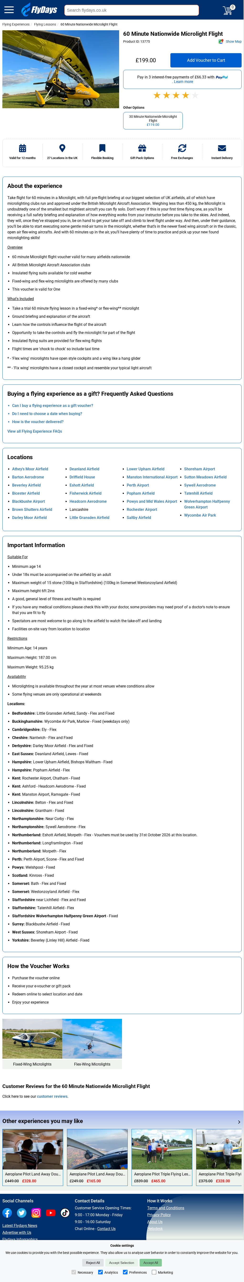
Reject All (93, 1263)
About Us (155, 1222)
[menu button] (9, 11)
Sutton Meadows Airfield (205, 477)
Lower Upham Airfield (145, 469)
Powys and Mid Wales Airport (152, 501)
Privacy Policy (159, 1215)
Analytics (111, 1272)
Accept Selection (121, 1263)
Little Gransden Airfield (89, 517)
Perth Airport (138, 485)
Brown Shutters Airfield (32, 509)
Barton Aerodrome (28, 477)
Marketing (165, 1272)
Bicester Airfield (26, 493)
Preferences (138, 1272)
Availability (16, 676)
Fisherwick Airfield (86, 493)
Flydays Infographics (20, 1239)
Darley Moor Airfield (29, 517)
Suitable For (17, 557)
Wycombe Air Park (200, 515)
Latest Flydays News (19, 1225)
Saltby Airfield (139, 517)
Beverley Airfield (26, 485)
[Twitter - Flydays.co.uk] (23, 1213)
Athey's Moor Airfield (30, 469)
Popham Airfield (141, 493)
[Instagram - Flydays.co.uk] (37, 1213)
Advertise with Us (16, 1232)
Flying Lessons (45, 24)
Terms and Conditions (165, 1208)
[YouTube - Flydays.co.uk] (52, 1213)
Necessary (85, 1272)
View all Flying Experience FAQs (34, 431)
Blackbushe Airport (28, 501)
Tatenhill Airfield (198, 493)
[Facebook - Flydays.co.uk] (8, 1213)
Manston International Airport (152, 477)
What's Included (20, 299)
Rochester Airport (142, 509)
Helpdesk (155, 1228)
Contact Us (106, 1228)
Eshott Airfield (82, 485)
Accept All (150, 1263)
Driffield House (82, 477)
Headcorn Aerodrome (88, 501)
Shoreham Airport (199, 469)
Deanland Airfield (84, 469)
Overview (15, 247)
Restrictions (17, 638)
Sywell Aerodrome (200, 485)
